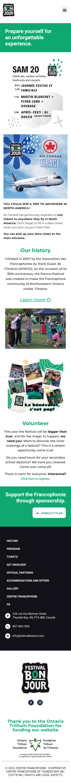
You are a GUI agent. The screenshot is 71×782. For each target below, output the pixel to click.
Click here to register (35, 479)
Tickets (12, 557)
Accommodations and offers (28, 581)
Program (13, 549)
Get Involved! (16, 565)
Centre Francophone (22, 596)
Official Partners (20, 573)
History (12, 541)
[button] (65, 10)
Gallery (12, 589)
